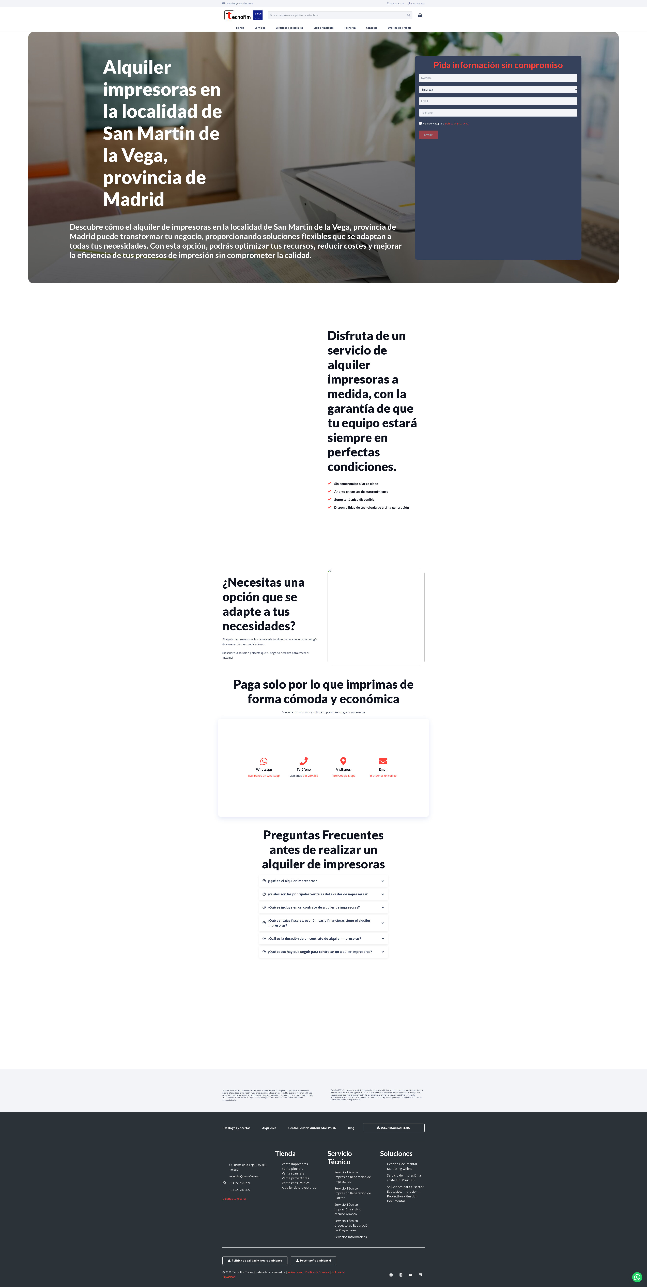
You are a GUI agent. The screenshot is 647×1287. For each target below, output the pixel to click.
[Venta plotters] (278, 1168)
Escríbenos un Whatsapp (264, 775)
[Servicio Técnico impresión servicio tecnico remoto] (331, 1209)
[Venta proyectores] (278, 1178)
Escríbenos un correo (383, 775)
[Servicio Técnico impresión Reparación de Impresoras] (331, 1177)
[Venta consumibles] (278, 1182)
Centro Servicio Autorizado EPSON (312, 1128)
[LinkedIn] (420, 1275)
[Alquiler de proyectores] (278, 1187)
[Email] (383, 761)
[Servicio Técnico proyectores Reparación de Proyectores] (331, 1225)
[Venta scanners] (278, 1173)
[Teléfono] (303, 761)
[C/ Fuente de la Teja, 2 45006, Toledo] (225, 1167)
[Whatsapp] (264, 761)
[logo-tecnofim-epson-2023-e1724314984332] (243, 15)
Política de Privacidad (456, 123)
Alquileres (269, 1128)
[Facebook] (391, 1275)
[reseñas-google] (235, 1203)
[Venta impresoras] (278, 1164)
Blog (351, 1128)
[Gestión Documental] (383, 1164)
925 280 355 (310, 775)
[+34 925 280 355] (225, 1189)
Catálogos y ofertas (236, 1128)
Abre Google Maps (343, 775)
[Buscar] (408, 15)
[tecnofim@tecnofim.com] (225, 1176)
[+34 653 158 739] (225, 1183)
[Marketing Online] (383, 1168)
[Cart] (420, 15)
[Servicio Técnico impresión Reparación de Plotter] (331, 1193)
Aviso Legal (295, 1272)
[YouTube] (410, 1275)
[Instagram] (401, 1275)
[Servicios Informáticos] (331, 1237)
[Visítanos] (343, 761)
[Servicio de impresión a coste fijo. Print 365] (383, 1177)
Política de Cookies (317, 1272)
